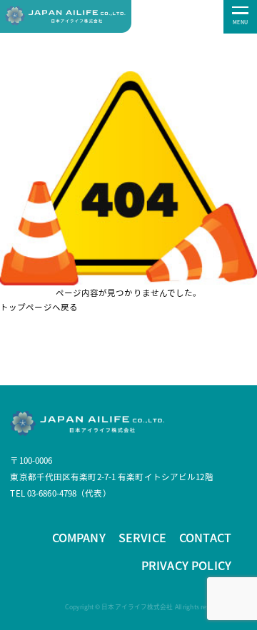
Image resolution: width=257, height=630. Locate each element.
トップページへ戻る (39, 307)
